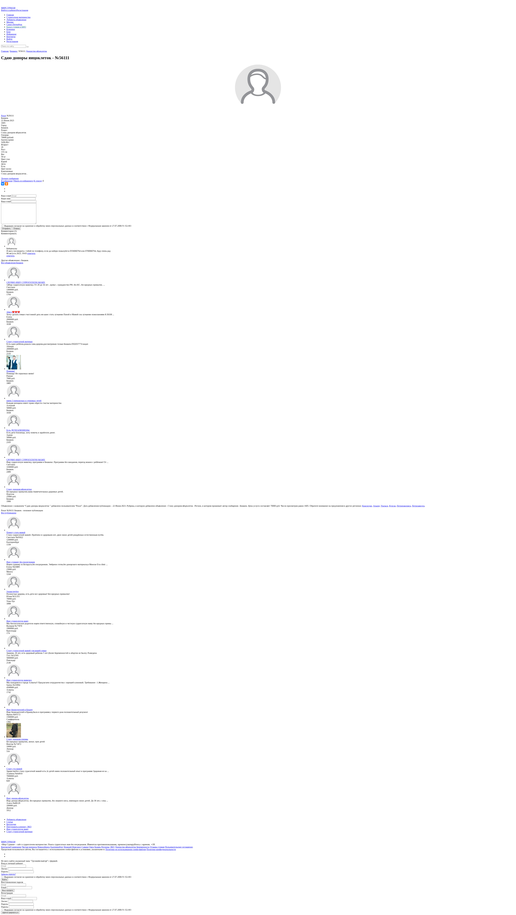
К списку (38, 181)
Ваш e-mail (6, 196)
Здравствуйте (12, 591)
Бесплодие (11, 824)
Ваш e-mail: (6, 898)
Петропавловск (404, 506)
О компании (15, 847)
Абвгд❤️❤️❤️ (13, 312)
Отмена (16, 229)
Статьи (9, 822)
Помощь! (10, 371)
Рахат (3, 116)
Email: (4, 887)
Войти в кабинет (9, 10)
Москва (9, 22)
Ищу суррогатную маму (17, 621)
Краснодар (367, 506)
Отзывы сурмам (157, 847)
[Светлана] (13, 280)
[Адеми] (13, 428)
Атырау (376, 506)
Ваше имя (5, 198)
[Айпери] (13, 339)
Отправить (6, 229)
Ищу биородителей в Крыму (19, 710)
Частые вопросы (29, 847)
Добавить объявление (16, 20)
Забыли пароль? (8, 874)
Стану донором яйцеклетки (19, 489)
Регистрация (22, 10)
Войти (9, 39)
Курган (392, 506)
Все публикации (8, 513)
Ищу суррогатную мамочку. (19, 680)
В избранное (7, 181)
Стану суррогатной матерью (19, 341)
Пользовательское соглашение (179, 847)
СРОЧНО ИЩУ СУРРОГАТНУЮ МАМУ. (25, 282)
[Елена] (13, 309)
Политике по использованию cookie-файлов (125, 849)
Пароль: (4, 871)
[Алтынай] (13, 398)
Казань (97, 847)
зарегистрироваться (10, 913)
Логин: (4, 869)
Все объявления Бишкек (12, 263)
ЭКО (112, 847)
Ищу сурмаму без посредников (20, 562)
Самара (85, 847)
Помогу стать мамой (15, 532)
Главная (10, 15)
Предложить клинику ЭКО (18, 827)
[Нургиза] (13, 487)
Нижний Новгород (72, 847)
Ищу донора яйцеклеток (17, 798)
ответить (31, 253)
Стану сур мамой (14, 769)
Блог (8, 32)
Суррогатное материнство (18, 17)
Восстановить (7, 890)
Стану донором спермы (17, 739)
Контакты (10, 36)
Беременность (143, 847)
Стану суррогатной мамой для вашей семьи (26, 650)
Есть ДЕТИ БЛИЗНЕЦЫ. (18, 430)
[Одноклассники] (6, 183)
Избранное (11, 34)
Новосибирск (43, 847)
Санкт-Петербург (14, 24)
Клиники (10, 29)
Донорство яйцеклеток (125, 847)
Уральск (384, 506)
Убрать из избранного (23, 181)
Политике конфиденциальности (161, 849)
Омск (91, 847)
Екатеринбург (56, 847)
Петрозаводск (418, 506)
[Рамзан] (13, 369)
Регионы (105, 847)
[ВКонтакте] (2, 183)
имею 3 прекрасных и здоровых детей (23, 401)
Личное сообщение (10, 178)
